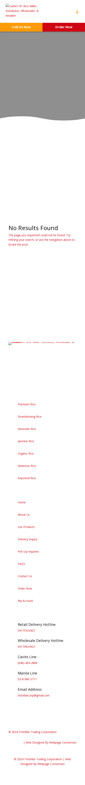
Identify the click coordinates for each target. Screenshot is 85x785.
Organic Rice (26, 453)
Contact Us (25, 576)
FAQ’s (21, 564)
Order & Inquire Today (34, 305)
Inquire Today (26, 97)
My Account (25, 601)
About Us (24, 514)
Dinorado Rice (27, 429)
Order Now (25, 588)
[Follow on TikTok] (27, 379)
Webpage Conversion (62, 742)
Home (22, 502)
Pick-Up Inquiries (28, 551)
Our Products (26, 527)
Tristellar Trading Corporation (38, 732)
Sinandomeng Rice (30, 416)
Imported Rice (27, 478)
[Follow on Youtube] (35, 379)
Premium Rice (27, 404)
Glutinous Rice (27, 466)
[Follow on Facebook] (11, 379)
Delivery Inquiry (27, 539)
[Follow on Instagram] (19, 379)
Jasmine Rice (26, 441)
